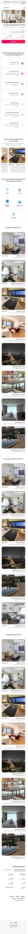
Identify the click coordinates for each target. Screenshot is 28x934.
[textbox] (19, 37)
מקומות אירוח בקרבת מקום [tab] (19, 869)
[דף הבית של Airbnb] (24, 7)
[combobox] (13, 32)
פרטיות (15, 927)
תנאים (11, 927)
